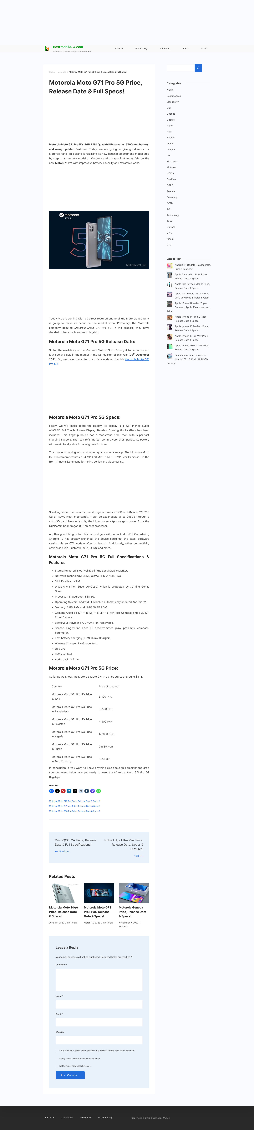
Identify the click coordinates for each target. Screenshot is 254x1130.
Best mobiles (174, 96)
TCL (169, 209)
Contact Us (67, 1117)
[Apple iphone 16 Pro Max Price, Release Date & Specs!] (169, 327)
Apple (170, 90)
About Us (49, 1117)
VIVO (169, 232)
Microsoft (172, 161)
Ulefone (171, 227)
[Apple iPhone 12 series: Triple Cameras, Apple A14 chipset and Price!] (169, 304)
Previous (64, 851)
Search (198, 68)
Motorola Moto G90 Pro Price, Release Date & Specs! (74, 811)
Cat (169, 107)
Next (136, 855)
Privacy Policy (105, 1117)
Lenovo (171, 149)
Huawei (171, 137)
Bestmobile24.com (68, 47)
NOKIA (170, 173)
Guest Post (85, 1117)
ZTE (169, 245)
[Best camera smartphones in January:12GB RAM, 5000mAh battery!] (169, 356)
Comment (61, 964)
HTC (169, 131)
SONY (170, 203)
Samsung (172, 197)
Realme (171, 191)
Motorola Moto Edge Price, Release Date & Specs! (63, 912)
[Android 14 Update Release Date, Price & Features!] (169, 266)
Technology (173, 215)
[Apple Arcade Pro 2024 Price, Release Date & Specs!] (169, 275)
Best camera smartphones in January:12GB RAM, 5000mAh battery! (187, 359)
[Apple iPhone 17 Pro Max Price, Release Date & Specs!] (169, 337)
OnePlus (171, 179)
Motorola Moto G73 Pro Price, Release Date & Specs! (74, 801)
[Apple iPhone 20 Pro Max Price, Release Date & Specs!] (169, 347)
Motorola (72, 922)
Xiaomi (170, 239)
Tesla (170, 221)
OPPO (170, 185)
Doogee (171, 113)
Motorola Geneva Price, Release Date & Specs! (133, 912)
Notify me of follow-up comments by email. (80, 1058)
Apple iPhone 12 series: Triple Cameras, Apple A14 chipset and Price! (188, 307)
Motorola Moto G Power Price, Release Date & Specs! (74, 806)
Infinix (170, 143)
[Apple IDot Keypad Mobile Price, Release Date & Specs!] (169, 285)
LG (168, 155)
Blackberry (173, 101)
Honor (170, 125)
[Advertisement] (127, 20)
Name (59, 996)
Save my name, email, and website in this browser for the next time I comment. (97, 1050)
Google (171, 119)
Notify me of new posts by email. (75, 1066)
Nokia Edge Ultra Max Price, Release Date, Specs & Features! (123, 844)
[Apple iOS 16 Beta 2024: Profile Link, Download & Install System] (169, 295)
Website (60, 1032)
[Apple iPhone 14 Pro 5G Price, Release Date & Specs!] (169, 318)
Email (59, 1014)
